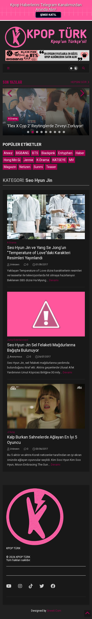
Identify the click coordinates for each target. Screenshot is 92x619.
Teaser (51, 167)
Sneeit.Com (54, 610)
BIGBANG (22, 153)
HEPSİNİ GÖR (79, 82)
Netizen (24, 167)
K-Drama (12, 118)
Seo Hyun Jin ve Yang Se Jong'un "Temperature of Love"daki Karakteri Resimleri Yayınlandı (38, 252)
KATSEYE (59, 160)
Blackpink (48, 153)
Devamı (54, 280)
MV (71, 160)
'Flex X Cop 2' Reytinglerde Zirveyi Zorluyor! (45, 125)
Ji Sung (11, 432)
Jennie (28, 160)
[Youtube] (8, 586)
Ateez (8, 153)
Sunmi (38, 167)
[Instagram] (20, 586)
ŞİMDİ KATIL (48, 14)
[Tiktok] (31, 586)
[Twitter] (42, 586)
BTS (35, 153)
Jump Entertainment (17, 340)
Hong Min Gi (12, 160)
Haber (80, 153)
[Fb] (53, 586)
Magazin (10, 167)
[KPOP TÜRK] (46, 46)
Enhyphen (65, 153)
